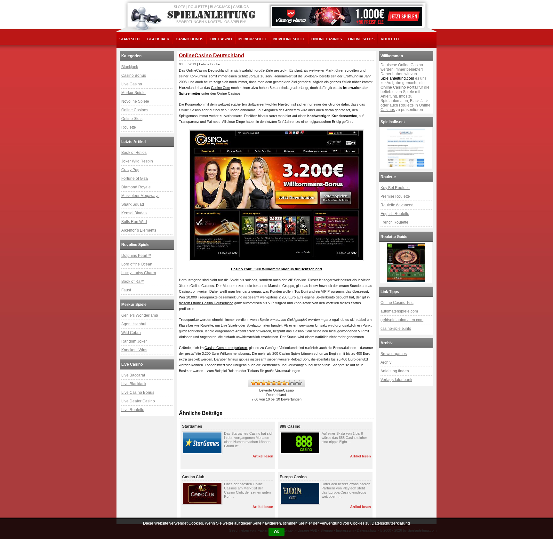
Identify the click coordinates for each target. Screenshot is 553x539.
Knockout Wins (134, 350)
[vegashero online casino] (347, 16)
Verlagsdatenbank (396, 379)
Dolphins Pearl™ (136, 255)
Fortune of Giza (134, 178)
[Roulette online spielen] (406, 262)
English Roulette (395, 213)
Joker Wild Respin (137, 161)
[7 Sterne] (284, 382)
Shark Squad (132, 204)
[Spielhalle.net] (406, 148)
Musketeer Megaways (140, 196)
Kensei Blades (134, 213)
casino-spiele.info (396, 328)
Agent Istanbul (133, 324)
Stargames (192, 426)
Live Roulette (132, 410)
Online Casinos (326, 39)
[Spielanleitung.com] (212, 15)
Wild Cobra (131, 332)
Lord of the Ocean (136, 264)
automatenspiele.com (399, 311)
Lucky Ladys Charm (138, 273)
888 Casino (290, 426)
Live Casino (221, 39)
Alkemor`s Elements (138, 230)
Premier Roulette (395, 196)
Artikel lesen (262, 456)
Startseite (130, 39)
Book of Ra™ (132, 281)
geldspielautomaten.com (402, 320)
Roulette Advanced (397, 205)
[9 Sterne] (294, 382)
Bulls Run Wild (134, 221)
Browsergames (394, 354)
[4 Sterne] (268, 382)
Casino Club (193, 477)
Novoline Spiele (289, 39)
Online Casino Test (397, 302)
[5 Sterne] (273, 382)
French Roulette (394, 222)
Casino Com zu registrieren (225, 348)
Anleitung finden (395, 371)
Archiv (386, 362)
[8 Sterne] (289, 382)
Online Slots (361, 39)
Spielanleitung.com (397, 78)
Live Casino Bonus (137, 392)
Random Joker (134, 341)
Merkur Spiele (252, 39)
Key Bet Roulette (395, 188)
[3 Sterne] (263, 382)
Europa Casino (293, 477)
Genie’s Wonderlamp (139, 315)
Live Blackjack (133, 384)
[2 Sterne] (258, 382)
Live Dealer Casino (138, 401)
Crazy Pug (130, 170)
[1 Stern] (253, 382)
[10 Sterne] (299, 382)
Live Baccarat (133, 375)
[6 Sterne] (279, 382)
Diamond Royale (136, 187)
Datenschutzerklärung (391, 523)
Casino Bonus (189, 39)
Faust (126, 290)
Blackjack (158, 39)
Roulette (390, 39)
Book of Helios (134, 152)
